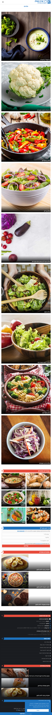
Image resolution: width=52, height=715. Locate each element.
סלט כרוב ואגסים (44, 463)
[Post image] (14, 562)
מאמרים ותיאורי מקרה (44, 653)
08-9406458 (20, 531)
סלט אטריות (46, 413)
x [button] (49, 701)
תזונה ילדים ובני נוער (44, 650)
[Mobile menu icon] (3, 2)
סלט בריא (47, 211)
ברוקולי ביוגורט (45, 60)
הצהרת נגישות (46, 661)
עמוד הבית (46, 642)
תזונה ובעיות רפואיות (44, 647)
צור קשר (47, 656)
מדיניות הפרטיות (39, 543)
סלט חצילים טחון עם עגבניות (41, 261)
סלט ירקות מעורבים (44, 362)
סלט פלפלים (46, 161)
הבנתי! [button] (38, 710)
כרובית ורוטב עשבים (43, 110)
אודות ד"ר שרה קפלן (44, 645)
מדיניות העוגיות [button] (36, 707)
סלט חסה (47, 312)
